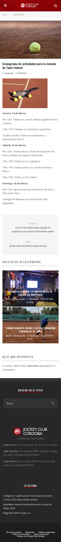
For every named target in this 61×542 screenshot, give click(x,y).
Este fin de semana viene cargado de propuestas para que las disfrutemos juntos (33, 227)
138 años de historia (14, 532)
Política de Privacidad (21, 534)
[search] (53, 403)
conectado (32, 365)
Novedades (9, 73)
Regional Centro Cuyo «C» (17, 512)
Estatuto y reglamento (46, 532)
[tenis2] (30, 93)
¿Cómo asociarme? (41, 534)
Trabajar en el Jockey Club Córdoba (31, 536)
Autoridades (30, 532)
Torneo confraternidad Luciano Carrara (28, 243)
